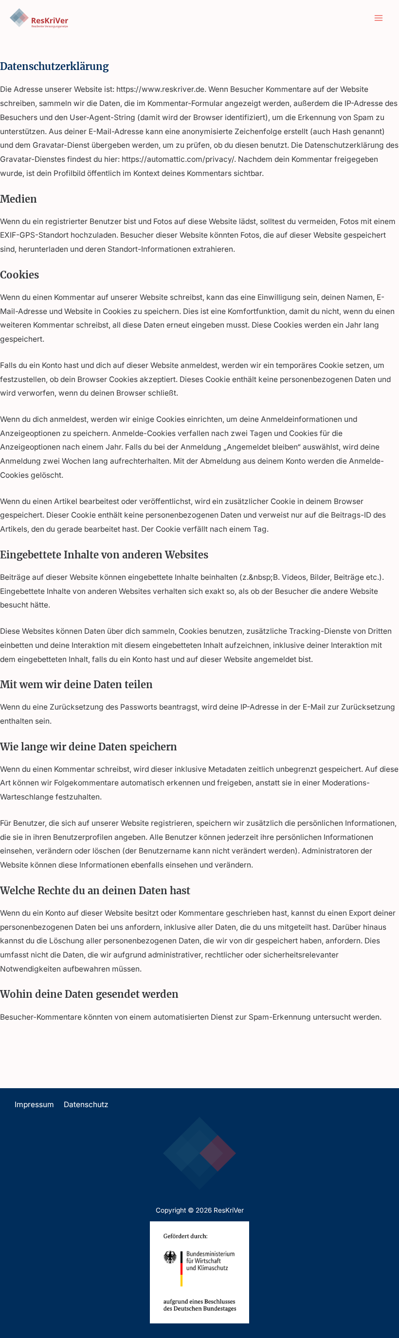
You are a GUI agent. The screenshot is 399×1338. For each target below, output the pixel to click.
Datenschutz (86, 1104)
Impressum (34, 1104)
